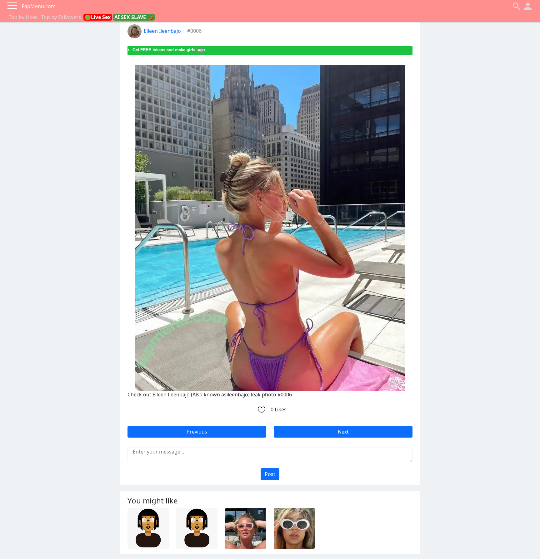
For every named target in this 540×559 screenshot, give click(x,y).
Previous (197, 431)
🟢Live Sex (98, 17)
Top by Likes (23, 17)
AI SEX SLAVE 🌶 (133, 17)
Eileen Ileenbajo (162, 30)
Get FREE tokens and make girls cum (168, 49)
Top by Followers (61, 17)
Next (343, 431)
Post (270, 474)
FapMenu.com (39, 6)
